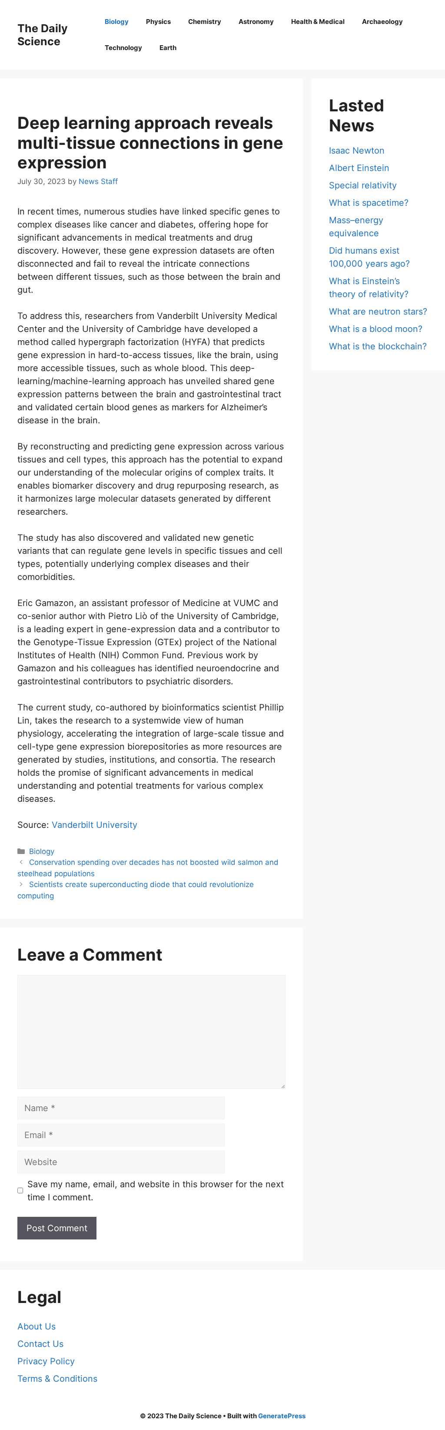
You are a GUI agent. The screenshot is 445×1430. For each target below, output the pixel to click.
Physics (158, 21)
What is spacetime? (368, 203)
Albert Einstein (359, 168)
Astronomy (256, 21)
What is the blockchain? (378, 346)
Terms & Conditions (57, 1378)
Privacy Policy (46, 1361)
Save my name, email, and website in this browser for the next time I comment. (155, 1190)
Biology (117, 21)
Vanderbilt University (94, 825)
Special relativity (363, 185)
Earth (167, 48)
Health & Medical (318, 21)
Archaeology (382, 21)
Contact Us (40, 1344)
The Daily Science (42, 35)
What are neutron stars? (378, 311)
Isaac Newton (357, 150)
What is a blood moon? (375, 329)
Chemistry (204, 21)
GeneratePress (282, 1416)
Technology (123, 48)
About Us (36, 1326)
